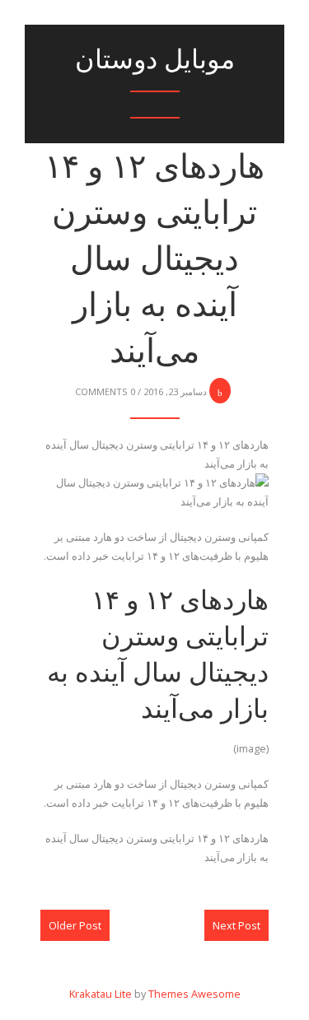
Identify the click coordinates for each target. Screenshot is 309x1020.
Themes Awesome (194, 993)
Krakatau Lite (100, 993)
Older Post (75, 925)
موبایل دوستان (155, 59)
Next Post (236, 925)
